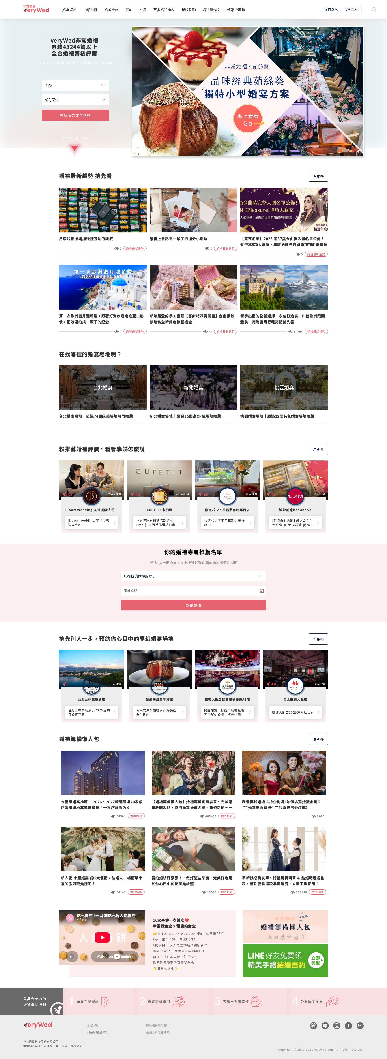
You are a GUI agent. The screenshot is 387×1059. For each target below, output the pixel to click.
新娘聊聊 (188, 9)
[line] (323, 1025)
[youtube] (311, 1025)
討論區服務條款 (97, 1032)
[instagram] (334, 1025)
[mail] (358, 1025)
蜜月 (142, 9)
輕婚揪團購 (236, 9)
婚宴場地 (69, 9)
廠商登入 (331, 9)
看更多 (318, 176)
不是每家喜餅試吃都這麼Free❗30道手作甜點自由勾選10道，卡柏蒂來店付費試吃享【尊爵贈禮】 (157, 522)
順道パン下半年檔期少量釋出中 (224, 522)
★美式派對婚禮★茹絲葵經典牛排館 (156, 712)
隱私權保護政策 (156, 1025)
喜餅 (129, 9)
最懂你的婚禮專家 (158, 1032)
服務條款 (93, 1025)
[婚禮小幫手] (285, 960)
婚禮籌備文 (211, 9)
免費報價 (193, 605)
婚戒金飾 (111, 9)
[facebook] (346, 1025)
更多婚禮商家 (164, 9)
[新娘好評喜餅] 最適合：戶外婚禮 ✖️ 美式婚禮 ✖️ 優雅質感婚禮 (293, 522)
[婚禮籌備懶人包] (285, 926)
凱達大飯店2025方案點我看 (293, 712)
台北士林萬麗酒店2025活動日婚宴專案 (89, 712)
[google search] (374, 9)
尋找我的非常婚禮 (75, 115)
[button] (353, 151)
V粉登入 (352, 9)
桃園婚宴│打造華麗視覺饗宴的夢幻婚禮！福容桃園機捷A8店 (224, 712)
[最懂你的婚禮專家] (247, 91)
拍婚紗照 (90, 9)
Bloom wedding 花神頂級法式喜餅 (88, 522)
